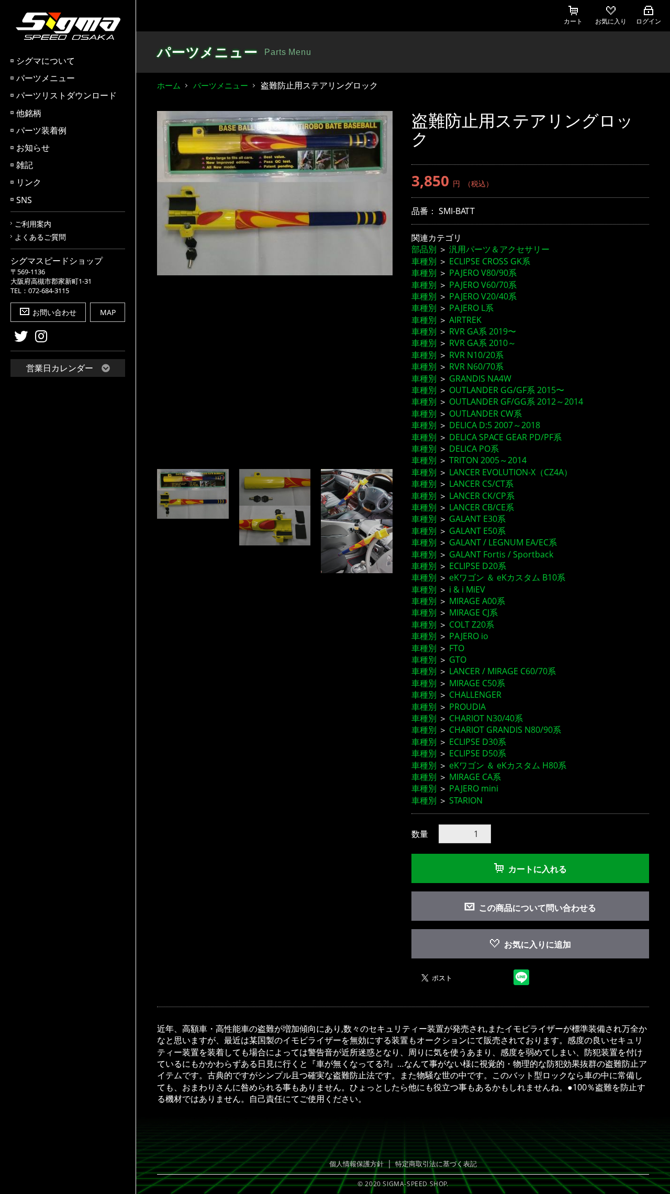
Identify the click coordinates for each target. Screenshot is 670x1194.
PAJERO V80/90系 (483, 272)
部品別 (424, 249)
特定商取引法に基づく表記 (436, 1163)
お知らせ (33, 147)
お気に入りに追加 (537, 944)
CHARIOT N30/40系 (486, 718)
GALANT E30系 (477, 519)
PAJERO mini (473, 788)
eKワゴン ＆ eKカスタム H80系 (507, 765)
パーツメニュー (45, 78)
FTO (456, 648)
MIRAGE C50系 (477, 683)
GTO (457, 659)
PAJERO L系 (471, 308)
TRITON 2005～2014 (488, 460)
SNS (24, 200)
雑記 (24, 165)
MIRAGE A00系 (477, 601)
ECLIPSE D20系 (477, 566)
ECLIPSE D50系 (477, 753)
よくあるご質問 (40, 237)
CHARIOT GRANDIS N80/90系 (505, 729)
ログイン (648, 21)
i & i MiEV (467, 589)
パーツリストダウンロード (66, 95)
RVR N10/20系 (476, 355)
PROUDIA (467, 706)
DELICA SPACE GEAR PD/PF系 (505, 437)
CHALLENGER (475, 694)
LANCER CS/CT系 (481, 483)
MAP (108, 312)
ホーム (169, 85)
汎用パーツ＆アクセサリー (499, 249)
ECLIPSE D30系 (477, 741)
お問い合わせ (54, 312)
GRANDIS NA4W (480, 378)
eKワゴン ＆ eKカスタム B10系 (507, 577)
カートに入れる (537, 869)
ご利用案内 (33, 224)
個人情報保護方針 (356, 1163)
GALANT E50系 (477, 531)
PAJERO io (468, 636)
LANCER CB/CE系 (481, 507)
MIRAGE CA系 (475, 777)
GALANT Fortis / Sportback (501, 554)
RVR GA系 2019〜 (482, 331)
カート (573, 21)
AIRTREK (465, 320)
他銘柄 (28, 113)
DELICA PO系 (474, 448)
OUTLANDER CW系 (485, 413)
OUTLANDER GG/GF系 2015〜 (506, 390)
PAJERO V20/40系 (483, 296)
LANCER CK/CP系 (482, 495)
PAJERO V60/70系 (483, 285)
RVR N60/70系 (476, 366)
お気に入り (611, 21)
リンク (28, 182)
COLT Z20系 (471, 624)
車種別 (424, 261)
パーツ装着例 (41, 130)
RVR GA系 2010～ (482, 343)
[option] (275, 193)
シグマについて (45, 60)
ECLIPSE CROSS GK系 (489, 261)
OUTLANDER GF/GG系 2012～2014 (516, 401)
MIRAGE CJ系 (473, 612)
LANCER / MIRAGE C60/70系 (502, 671)
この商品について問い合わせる (537, 907)
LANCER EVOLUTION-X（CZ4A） (510, 472)
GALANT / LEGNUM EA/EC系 (503, 542)
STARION (466, 800)
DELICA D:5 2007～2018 (494, 425)
